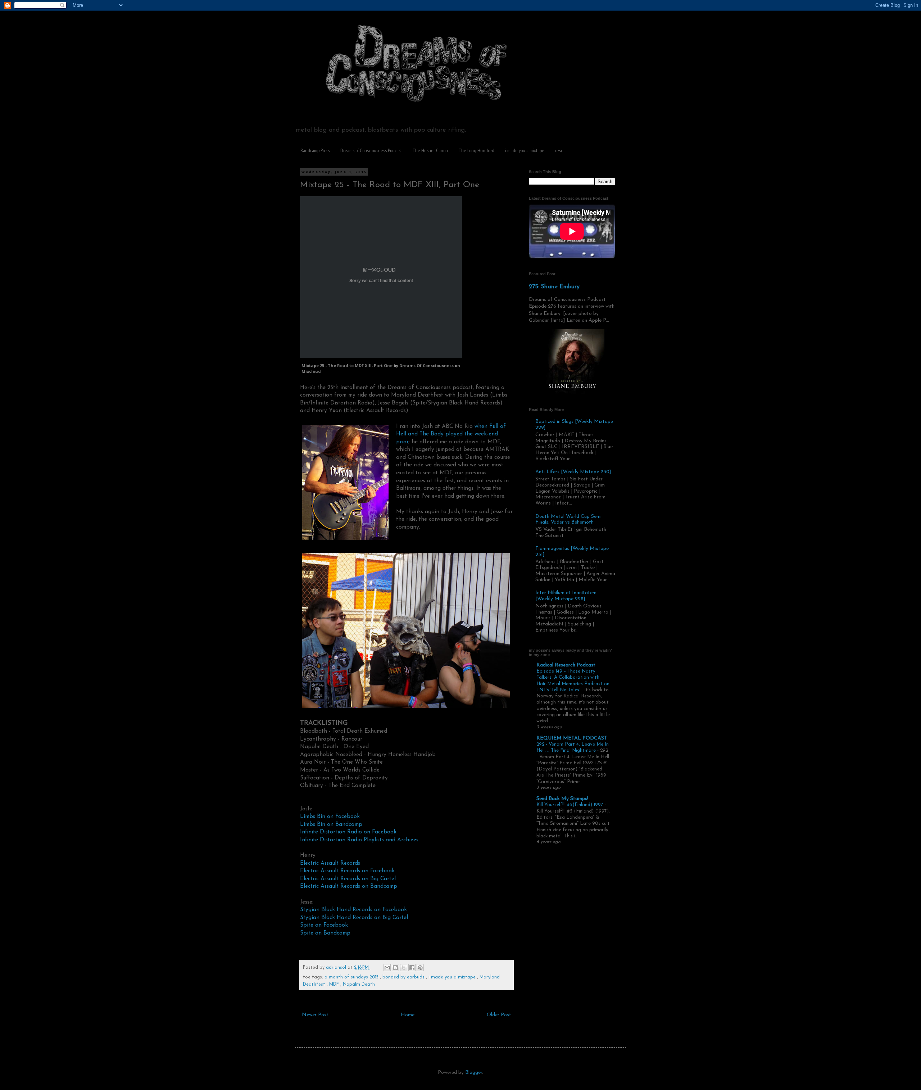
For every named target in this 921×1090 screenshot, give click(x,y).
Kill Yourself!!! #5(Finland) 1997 (570, 804)
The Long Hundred (476, 150)
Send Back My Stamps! (562, 798)
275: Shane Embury (554, 287)
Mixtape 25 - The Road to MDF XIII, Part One (347, 365)
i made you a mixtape (524, 150)
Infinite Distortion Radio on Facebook (348, 832)
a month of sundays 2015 (352, 977)
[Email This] (387, 967)
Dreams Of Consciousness (426, 365)
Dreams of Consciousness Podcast (371, 150)
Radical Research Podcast (565, 665)
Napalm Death (359, 984)
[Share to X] (403, 967)
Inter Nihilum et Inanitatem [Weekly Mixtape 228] (565, 596)
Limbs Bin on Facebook (330, 816)
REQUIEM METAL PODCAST (571, 738)
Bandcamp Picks (315, 150)
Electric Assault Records (330, 863)
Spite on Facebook (324, 925)
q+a (558, 150)
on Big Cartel (379, 879)
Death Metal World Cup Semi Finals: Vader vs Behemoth (568, 519)
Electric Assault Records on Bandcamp (348, 886)
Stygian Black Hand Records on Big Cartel (354, 918)
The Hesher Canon (430, 150)
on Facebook (378, 871)
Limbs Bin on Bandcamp (331, 824)
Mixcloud (311, 371)
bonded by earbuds (404, 977)
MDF (334, 984)
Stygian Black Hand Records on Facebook (353, 910)
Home (407, 1015)
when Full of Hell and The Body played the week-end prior (451, 434)
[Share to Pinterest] (420, 967)
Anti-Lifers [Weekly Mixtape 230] (573, 472)
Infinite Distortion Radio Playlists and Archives (359, 840)
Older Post (499, 1015)
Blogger (473, 1072)
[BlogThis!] (395, 967)
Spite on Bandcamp (325, 933)
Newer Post (315, 1015)
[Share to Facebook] (412, 967)
